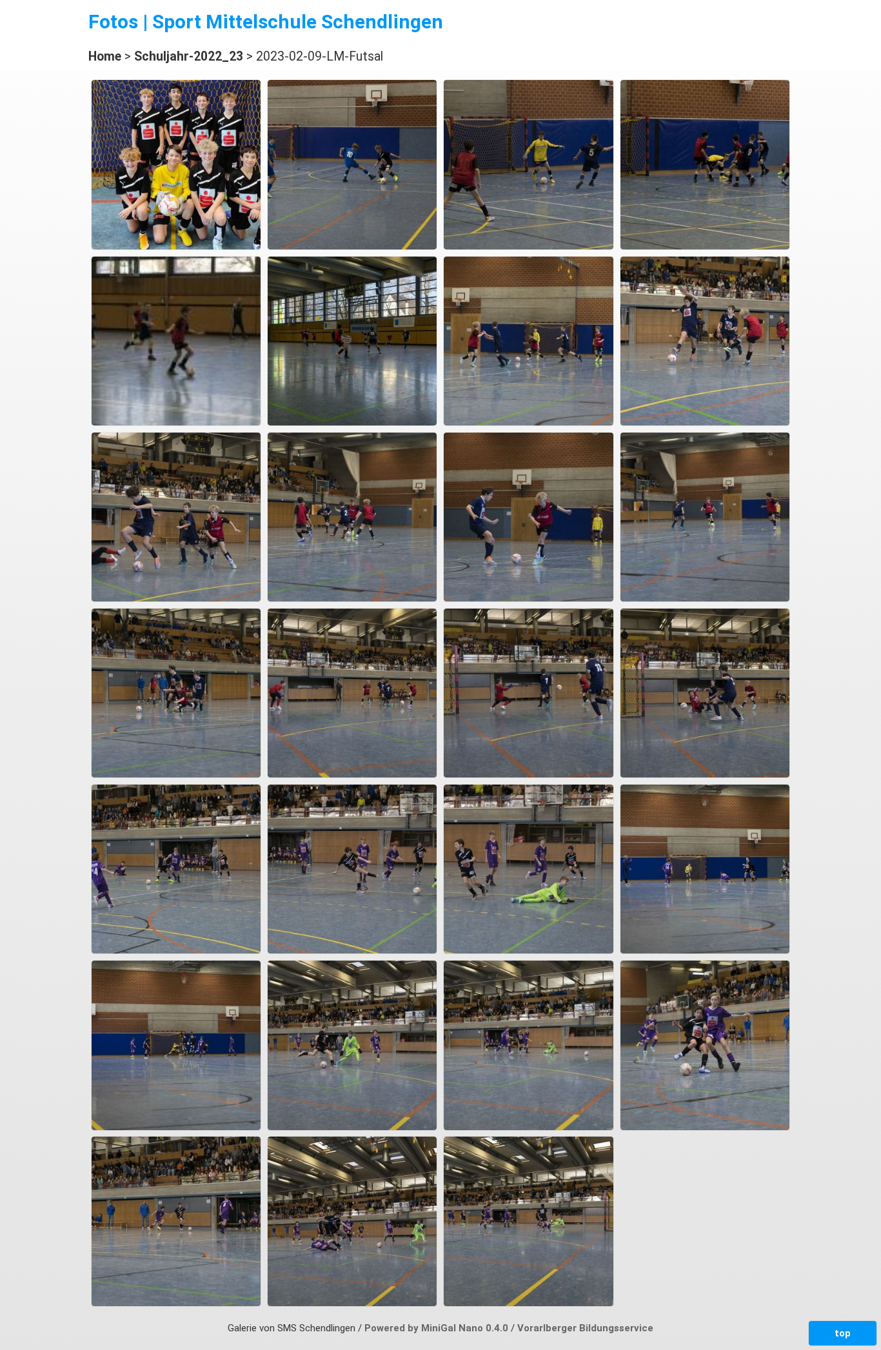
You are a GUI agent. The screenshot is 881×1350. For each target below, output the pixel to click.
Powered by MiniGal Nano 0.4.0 (437, 1328)
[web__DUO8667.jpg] (352, 422)
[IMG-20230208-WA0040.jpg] (176, 246)
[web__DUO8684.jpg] (528, 422)
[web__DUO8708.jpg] (704, 598)
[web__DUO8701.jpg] (352, 598)
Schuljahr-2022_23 (188, 56)
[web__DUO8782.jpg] (528, 1127)
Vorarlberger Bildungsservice (585, 1328)
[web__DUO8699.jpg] (176, 598)
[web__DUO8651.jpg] (528, 246)
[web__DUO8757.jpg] (704, 950)
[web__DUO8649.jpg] (352, 246)
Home (104, 56)
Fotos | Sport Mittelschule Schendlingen (265, 21)
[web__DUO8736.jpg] (352, 774)
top (843, 1333)
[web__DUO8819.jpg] (528, 1303)
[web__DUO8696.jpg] (704, 422)
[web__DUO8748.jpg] (176, 950)
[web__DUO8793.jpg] (704, 1127)
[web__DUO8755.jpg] (528, 950)
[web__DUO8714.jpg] (176, 774)
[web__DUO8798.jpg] (176, 1303)
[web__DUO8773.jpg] (352, 1127)
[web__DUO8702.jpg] (528, 598)
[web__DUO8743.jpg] (704, 774)
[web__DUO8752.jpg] (352, 950)
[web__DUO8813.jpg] (352, 1303)
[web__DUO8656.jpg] (704, 246)
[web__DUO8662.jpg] (176, 422)
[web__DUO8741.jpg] (528, 774)
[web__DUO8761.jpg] (176, 1127)
